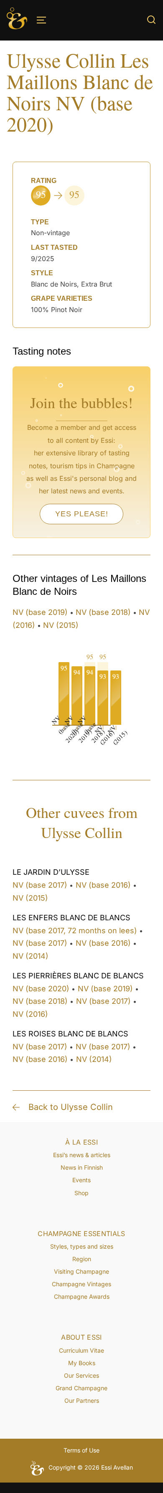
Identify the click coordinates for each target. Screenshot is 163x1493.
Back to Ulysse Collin (70, 1107)
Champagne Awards (82, 1296)
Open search (151, 20)
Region (81, 1258)
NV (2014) (30, 956)
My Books (81, 1362)
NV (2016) (30, 1014)
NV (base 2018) (103, 612)
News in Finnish (82, 1167)
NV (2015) (61, 625)
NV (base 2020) (41, 988)
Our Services (81, 1375)
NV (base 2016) (103, 885)
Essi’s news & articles (81, 1154)
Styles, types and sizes (81, 1246)
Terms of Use (81, 1450)
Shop (81, 1192)
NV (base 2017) (40, 885)
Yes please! (81, 514)
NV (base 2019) (40, 612)
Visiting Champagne (81, 1271)
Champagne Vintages (81, 1283)
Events (81, 1179)
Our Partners (81, 1400)
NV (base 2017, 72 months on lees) (75, 930)
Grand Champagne (81, 1387)
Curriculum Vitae (81, 1350)
